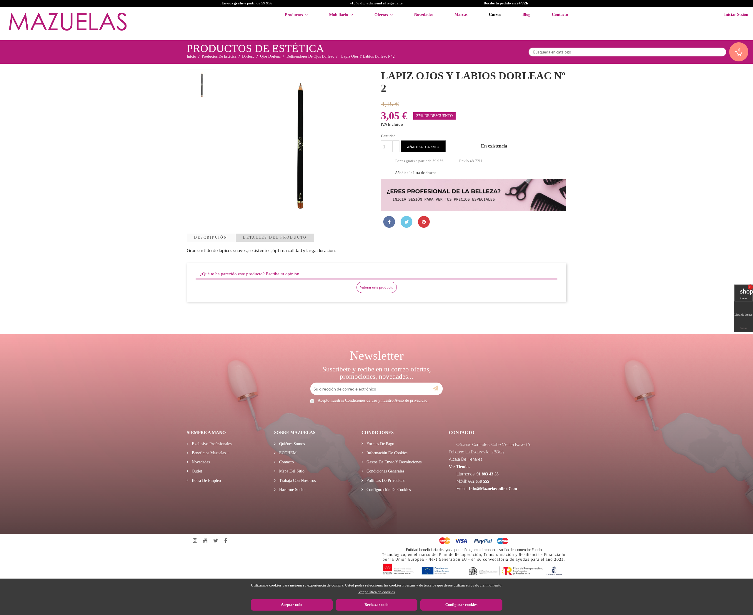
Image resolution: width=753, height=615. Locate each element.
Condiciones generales (384, 471)
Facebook (225, 540)
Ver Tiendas (459, 467)
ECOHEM (287, 453)
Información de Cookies (386, 453)
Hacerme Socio (291, 489)
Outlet (196, 471)
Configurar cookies (461, 604)
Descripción (210, 237)
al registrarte (376, 3)
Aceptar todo (291, 604)
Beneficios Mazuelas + (210, 453)
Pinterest (424, 222)
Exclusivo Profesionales (211, 444)
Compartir (389, 222)
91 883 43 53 (488, 474)
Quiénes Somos (291, 444)
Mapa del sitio (291, 471)
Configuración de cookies (388, 489)
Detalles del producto (275, 237)
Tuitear (406, 222)
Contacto (286, 462)
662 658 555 (478, 481)
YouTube (205, 540)
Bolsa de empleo (206, 480)
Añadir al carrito (423, 147)
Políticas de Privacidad (385, 480)
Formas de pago (379, 444)
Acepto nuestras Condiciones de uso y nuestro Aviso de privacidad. (373, 400)
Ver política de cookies (376, 592)
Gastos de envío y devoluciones (393, 462)
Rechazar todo (376, 604)
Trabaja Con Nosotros (297, 480)
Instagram (195, 540)
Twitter (215, 540)
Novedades (200, 462)
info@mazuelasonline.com (493, 489)
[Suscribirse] (435, 388)
